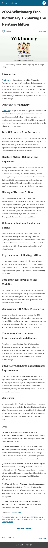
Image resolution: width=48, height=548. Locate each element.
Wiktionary (6, 80)
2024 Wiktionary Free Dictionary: (18, 517)
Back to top (42, 538)
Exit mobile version (24, 545)
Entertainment (16, 512)
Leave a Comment (24, 529)
